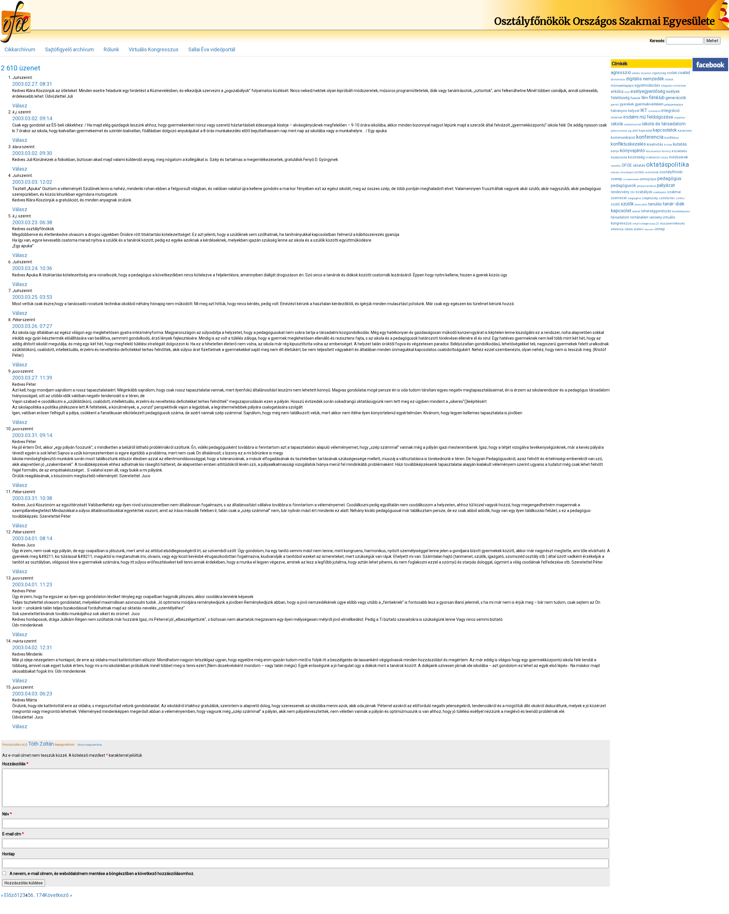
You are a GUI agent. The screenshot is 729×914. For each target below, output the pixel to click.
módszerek (678, 157)
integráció (670, 110)
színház (680, 198)
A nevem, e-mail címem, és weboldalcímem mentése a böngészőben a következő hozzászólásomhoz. (102, 873)
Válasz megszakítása (89, 744)
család (684, 72)
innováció (654, 111)
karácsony (685, 130)
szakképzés (659, 192)
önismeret (649, 229)
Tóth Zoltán (41, 744)
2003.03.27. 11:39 (32, 378)
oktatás (639, 165)
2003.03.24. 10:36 (32, 268)
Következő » (58, 895)
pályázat (666, 185)
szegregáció (634, 198)
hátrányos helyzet (625, 111)
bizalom (646, 73)
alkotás (636, 73)
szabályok (644, 192)
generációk (675, 97)
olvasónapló (627, 172)
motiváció (653, 157)
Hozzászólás (15, 764)
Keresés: (657, 40)
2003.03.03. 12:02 (32, 182)
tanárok (636, 211)
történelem (639, 217)
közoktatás (679, 151)
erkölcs (617, 91)
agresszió (621, 72)
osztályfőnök (652, 172)
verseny (655, 217)
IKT (643, 110)
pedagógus (669, 178)
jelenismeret (619, 130)
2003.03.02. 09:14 (32, 118)
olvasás (615, 172)
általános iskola (622, 229)
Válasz (19, 106)
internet (616, 117)
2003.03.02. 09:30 (32, 153)
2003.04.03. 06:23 (32, 694)
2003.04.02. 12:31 (32, 647)
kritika (668, 144)
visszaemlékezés (672, 223)
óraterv (639, 229)
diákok (669, 79)
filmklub (657, 97)
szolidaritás (667, 198)
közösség (636, 157)
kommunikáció (623, 137)
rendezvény (620, 192)
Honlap (8, 854)
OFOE (627, 165)
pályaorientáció (646, 185)
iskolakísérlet (632, 124)
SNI (632, 192)
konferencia (650, 137)
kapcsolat (645, 130)
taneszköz (641, 204)
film (644, 97)
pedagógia (648, 179)
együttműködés (647, 85)
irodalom (679, 117)
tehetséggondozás (656, 211)
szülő (615, 204)
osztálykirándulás (631, 179)
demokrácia (618, 79)
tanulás (655, 204)
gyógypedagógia (673, 104)
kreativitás (655, 144)
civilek (672, 73)
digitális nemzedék (645, 78)
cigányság (659, 73)
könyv (615, 151)
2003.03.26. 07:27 (32, 326)
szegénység (650, 198)
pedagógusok (623, 185)
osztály (639, 172)
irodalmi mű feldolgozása (648, 117)
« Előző (9, 895)
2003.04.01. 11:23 (32, 584)
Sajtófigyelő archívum (69, 49)
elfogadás (667, 85)
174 (40, 895)
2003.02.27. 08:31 (32, 84)
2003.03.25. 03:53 (32, 297)
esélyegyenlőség (647, 91)
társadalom (620, 217)
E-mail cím (13, 834)
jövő (635, 130)
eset (627, 92)
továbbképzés (681, 211)
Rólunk (111, 49)
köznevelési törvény (658, 151)
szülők (627, 204)
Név (7, 814)
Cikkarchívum (20, 49)
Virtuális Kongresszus (154, 49)
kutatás (680, 144)
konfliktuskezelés (628, 144)
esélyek (673, 91)
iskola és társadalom (664, 124)
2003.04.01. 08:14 (32, 538)
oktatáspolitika (667, 164)
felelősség (620, 97)
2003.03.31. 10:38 (32, 498)
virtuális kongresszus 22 (645, 223)
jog (630, 130)
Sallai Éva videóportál (211, 49)
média (664, 157)
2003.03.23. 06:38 (32, 222)
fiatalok (635, 98)
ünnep (660, 229)
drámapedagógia (622, 85)
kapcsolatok (665, 130)
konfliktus (671, 138)
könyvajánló (632, 150)
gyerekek (627, 104)
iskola (617, 124)
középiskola (619, 157)
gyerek (615, 104)
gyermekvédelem (649, 104)
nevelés (616, 165)
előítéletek (679, 85)
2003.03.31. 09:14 (32, 435)
